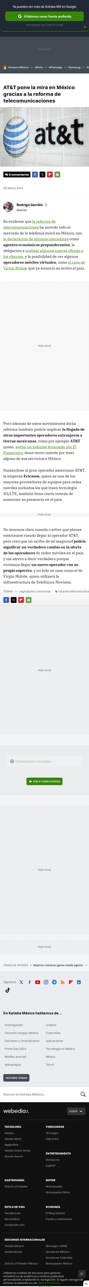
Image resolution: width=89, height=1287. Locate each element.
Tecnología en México (60, 1049)
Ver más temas (16, 1078)
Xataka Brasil (13, 1252)
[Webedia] (16, 1113)
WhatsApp (55, 67)
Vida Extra (52, 1139)
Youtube (37, 981)
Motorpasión (54, 1186)
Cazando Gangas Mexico (21, 1033)
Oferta (39, 67)
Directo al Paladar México (21, 1263)
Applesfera (11, 1145)
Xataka (9, 1133)
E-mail (57, 174)
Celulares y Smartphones (22, 1041)
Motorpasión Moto (58, 1192)
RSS (62, 981)
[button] (31, 204)
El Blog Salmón (55, 1213)
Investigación (14, 1025)
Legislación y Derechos (35, 591)
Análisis (51, 1025)
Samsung (74, 67)
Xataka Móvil (13, 1139)
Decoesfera (12, 1219)
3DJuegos (52, 1133)
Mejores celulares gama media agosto (58, 965)
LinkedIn (79, 981)
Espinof (50, 1165)
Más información (49, 1283)
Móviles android (15, 1056)
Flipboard (50, 174)
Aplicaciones (54, 1041)
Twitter (42, 174)
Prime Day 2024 (15, 1049)
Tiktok (7, 989)
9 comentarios (19, 174)
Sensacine (52, 1160)
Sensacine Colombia (59, 1257)
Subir (73, 1111)
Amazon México (18, 67)
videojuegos (13, 1064)
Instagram (46, 981)
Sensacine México (58, 1252)
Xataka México (14, 1246)
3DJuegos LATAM (56, 1246)
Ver (46, 781)
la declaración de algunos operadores (36, 239)
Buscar (83, 1094)
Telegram (54, 981)
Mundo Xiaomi (14, 1156)
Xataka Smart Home (17, 1150)
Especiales (53, 1033)
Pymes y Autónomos (59, 1219)
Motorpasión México (59, 1263)
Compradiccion (14, 1225)
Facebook (35, 174)
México (50, 1056)
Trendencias (12, 1213)
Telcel (50, 1064)
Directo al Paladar (16, 1186)
